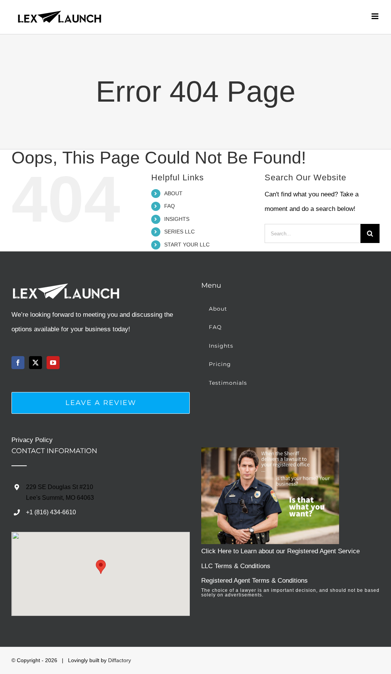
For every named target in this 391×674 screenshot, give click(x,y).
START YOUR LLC (187, 244)
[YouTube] (53, 362)
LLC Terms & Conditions (235, 566)
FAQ (169, 206)
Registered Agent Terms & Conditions (254, 580)
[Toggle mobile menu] (376, 16)
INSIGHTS (176, 219)
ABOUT (173, 193)
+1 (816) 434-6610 (51, 512)
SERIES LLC (179, 231)
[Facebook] (17, 362)
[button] (101, 567)
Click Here (216, 551)
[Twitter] (35, 362)
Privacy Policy (32, 440)
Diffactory (119, 660)
